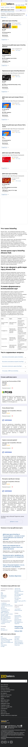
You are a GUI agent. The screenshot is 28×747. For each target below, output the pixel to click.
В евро (2, 598)
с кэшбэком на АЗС (5, 604)
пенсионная (18, 590)
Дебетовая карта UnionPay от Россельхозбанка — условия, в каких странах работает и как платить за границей (14, 536)
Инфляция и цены (5, 703)
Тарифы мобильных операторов (9, 715)
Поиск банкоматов (5, 691)
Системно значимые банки (7, 689)
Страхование (4, 708)
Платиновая (18, 615)
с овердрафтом (4, 611)
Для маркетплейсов (6, 618)
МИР (2, 594)
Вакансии (20, 726)
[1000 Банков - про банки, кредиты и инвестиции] (8, 742)
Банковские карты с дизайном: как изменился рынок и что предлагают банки (13, 556)
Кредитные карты (5, 696)
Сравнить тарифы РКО (6, 706)
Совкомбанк (4, 645)
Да (20, 7)
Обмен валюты (4, 701)
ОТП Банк (17, 638)
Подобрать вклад (5, 705)
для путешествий (19, 594)
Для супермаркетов (5, 616)
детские (3, 628)
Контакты (3, 710)
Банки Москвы (4, 684)
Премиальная (18, 616)
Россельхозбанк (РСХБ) (6, 639)
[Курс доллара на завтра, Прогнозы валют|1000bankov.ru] (5, 742)
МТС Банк (17, 639)
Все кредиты (4, 693)
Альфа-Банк (4, 638)
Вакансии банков (5, 713)
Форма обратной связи (13, 726)
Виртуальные (18, 620)
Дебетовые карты (5, 700)
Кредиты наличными (6, 695)
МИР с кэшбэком (5, 612)
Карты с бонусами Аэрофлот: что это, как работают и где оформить (13, 565)
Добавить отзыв (14, 521)
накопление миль (5, 610)
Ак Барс (3, 646)
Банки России (4, 686)
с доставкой (17, 609)
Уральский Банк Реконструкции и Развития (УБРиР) (19, 642)
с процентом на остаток (7, 605)
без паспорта (18, 598)
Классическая (18, 619)
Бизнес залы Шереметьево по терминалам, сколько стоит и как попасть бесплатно (13, 547)
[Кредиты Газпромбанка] (6, 420)
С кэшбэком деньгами (6, 620)
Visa (2, 592)
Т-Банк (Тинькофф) (5, 641)
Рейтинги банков (5, 688)
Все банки (7, 7)
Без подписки (4, 619)
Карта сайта (4, 712)
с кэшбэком (3, 603)
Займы (2, 698)
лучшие (3, 607)
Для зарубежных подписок (19, 622)
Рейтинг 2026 (18, 631)
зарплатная (17, 588)
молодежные (4, 630)
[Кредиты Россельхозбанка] (6, 392)
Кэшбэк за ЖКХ (4, 615)
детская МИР (18, 595)
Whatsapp (3, 726)
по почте (17, 596)
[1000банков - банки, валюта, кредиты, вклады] (11, 742)
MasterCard (3, 595)
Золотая (17, 618)
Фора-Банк (17, 645)
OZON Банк (17, 636)
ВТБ (2, 636)
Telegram (18, 725)
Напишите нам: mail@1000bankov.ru (8, 725)
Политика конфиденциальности (7, 737)
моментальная (18, 610)
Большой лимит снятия (7, 614)
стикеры (17, 599)
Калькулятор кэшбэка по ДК (19, 627)
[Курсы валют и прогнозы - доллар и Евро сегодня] (2, 742)
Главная (2, 7)
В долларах (3, 596)
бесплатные (4, 608)
